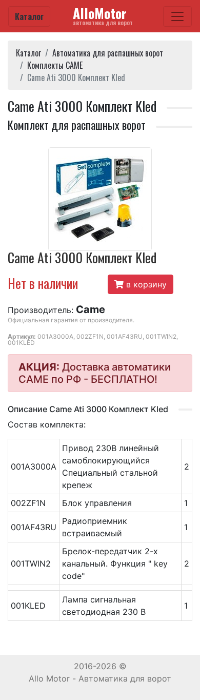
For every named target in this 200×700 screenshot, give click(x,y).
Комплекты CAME (55, 65)
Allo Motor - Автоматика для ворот (100, 678)
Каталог (29, 16)
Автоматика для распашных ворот (107, 53)
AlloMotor (103, 15)
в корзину (145, 284)
